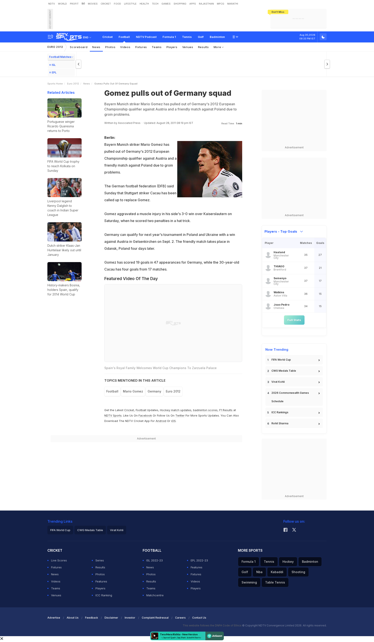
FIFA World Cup (281, 359)
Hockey (288, 561)
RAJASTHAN (206, 3)
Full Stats (294, 320)
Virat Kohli (278, 381)
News (96, 47)
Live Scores (59, 560)
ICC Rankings (279, 412)
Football (124, 37)
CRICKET (106, 3)
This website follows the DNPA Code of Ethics (212, 625)
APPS (192, 3)
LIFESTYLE (130, 3)
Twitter (180, 415)
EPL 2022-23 (199, 560)
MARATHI (232, 3)
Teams (55, 588)
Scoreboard (78, 47)
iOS (173, 421)
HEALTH (144, 3)
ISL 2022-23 (154, 560)
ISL (54, 64)
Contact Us (199, 617)
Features (101, 581)
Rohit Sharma (279, 423)
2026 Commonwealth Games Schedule (290, 397)
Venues (187, 47)
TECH (155, 3)
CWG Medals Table (283, 370)
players (171, 47)
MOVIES (93, 3)
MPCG (220, 3)
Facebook (145, 415)
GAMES (166, 3)
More (218, 47)
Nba (259, 572)
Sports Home (55, 83)
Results (203, 47)
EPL (54, 72)
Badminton (217, 37)
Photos (110, 47)
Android (161, 421)
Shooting (298, 572)
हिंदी (83, 3)
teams (157, 47)
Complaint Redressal (155, 617)
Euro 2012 (55, 47)
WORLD (62, 3)
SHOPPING (180, 3)
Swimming (249, 582)
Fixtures (141, 47)
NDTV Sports (113, 415)
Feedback (91, 617)
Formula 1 (169, 37)
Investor (130, 617)
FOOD (117, 3)
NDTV (51, 3)
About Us (73, 617)
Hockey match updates (175, 410)
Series (99, 560)
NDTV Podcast (146, 37)
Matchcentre (155, 595)
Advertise (53, 617)
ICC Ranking (103, 595)
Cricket (107, 37)
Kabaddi (277, 572)
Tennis (187, 37)
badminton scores (205, 410)
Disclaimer (111, 617)
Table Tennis (275, 582)
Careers (180, 617)
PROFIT (74, 3)
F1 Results (226, 410)
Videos (125, 47)
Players (100, 588)
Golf (201, 37)
